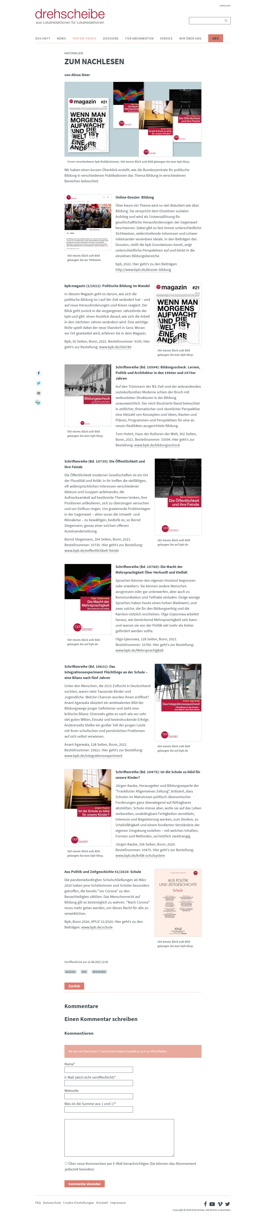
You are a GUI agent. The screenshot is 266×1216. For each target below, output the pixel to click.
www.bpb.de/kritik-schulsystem (140, 855)
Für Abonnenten (139, 38)
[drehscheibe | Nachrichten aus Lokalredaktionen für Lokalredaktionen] (70, 16)
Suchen (226, 20)
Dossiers (111, 38)
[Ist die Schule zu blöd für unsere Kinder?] (87, 807)
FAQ (38, 1203)
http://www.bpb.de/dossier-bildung (143, 269)
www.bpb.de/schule (97, 927)
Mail (38, 393)
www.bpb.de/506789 (115, 346)
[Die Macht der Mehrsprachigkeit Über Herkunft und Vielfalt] (87, 599)
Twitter (38, 383)
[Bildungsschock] (87, 395)
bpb (84, 971)
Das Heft (42, 38)
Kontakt (102, 1203)
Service (166, 38)
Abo (215, 38)
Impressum (118, 1203)
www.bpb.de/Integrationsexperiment (93, 755)
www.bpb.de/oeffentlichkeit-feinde (91, 550)
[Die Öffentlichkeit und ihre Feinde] (178, 496)
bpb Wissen (99, 971)
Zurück (74, 986)
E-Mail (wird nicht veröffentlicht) (90, 1077)
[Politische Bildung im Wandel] (178, 314)
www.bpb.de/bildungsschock (157, 445)
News (61, 38)
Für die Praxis (84, 38)
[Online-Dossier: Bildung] (87, 222)
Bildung (70, 971)
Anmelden (225, 5)
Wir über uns (190, 38)
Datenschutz (52, 1203)
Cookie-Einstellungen (78, 1203)
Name (69, 1064)
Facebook (38, 373)
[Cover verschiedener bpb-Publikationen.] (133, 119)
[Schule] (178, 903)
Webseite (71, 1090)
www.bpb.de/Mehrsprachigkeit (140, 650)
